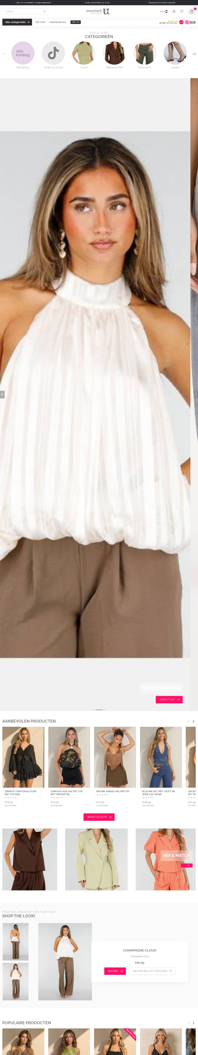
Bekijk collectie (97, 817)
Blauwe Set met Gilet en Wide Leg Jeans (158, 793)
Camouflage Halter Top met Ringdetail (67, 793)
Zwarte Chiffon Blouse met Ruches (20, 793)
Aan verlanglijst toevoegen (150, 971)
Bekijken (113, 971)
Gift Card (40, 22)
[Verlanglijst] (181, 11)
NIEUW (76, 22)
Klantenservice (58, 22)
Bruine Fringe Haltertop (112, 791)
